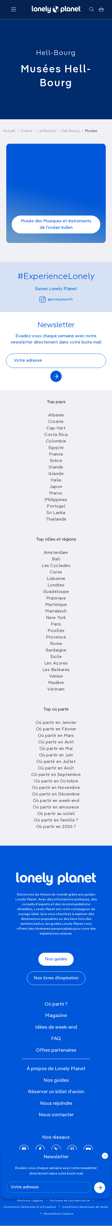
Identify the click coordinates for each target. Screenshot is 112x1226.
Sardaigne (56, 650)
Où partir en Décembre (56, 794)
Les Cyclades (56, 566)
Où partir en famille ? (56, 820)
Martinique (56, 605)
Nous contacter (56, 1114)
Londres (56, 585)
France (26, 131)
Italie (56, 480)
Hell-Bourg (56, 53)
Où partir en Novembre (56, 788)
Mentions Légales (30, 1200)
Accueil (9, 131)
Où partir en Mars (56, 736)
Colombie (56, 441)
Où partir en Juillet (56, 762)
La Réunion (47, 131)
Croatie (56, 422)
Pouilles (56, 631)
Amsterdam (56, 553)
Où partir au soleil (56, 814)
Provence (56, 637)
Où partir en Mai (56, 749)
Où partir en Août (56, 768)
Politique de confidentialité (70, 1200)
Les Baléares (56, 670)
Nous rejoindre (56, 1103)
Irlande (56, 467)
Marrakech (56, 611)
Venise (56, 676)
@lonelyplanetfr (60, 299)
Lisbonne (56, 579)
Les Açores (56, 663)
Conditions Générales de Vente (85, 1207)
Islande (56, 474)
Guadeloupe (56, 592)
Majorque (56, 598)
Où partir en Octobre (56, 781)
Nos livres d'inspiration (56, 978)
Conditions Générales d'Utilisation (30, 1207)
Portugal (56, 506)
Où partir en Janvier (56, 723)
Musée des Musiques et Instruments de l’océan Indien (56, 224)
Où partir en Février (56, 729)
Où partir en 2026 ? (56, 827)
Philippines (56, 500)
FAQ (56, 1038)
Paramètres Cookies (59, 1213)
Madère (56, 683)
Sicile (56, 657)
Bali (56, 559)
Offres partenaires (56, 1050)
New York (56, 618)
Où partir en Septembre (56, 775)
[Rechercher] (91, 9)
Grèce (56, 461)
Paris (56, 624)
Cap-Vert (56, 428)
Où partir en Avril (56, 742)
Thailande (56, 519)
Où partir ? (56, 1004)
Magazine (56, 1015)
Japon (56, 487)
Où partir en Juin (56, 755)
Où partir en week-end (56, 801)
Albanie (56, 415)
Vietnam (56, 689)
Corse (56, 572)
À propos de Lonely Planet (56, 1068)
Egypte (56, 448)
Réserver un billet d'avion (56, 1091)
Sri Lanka (56, 513)
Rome (56, 644)
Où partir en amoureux (56, 807)
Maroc (56, 493)
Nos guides (56, 959)
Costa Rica (56, 435)
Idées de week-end (56, 1027)
